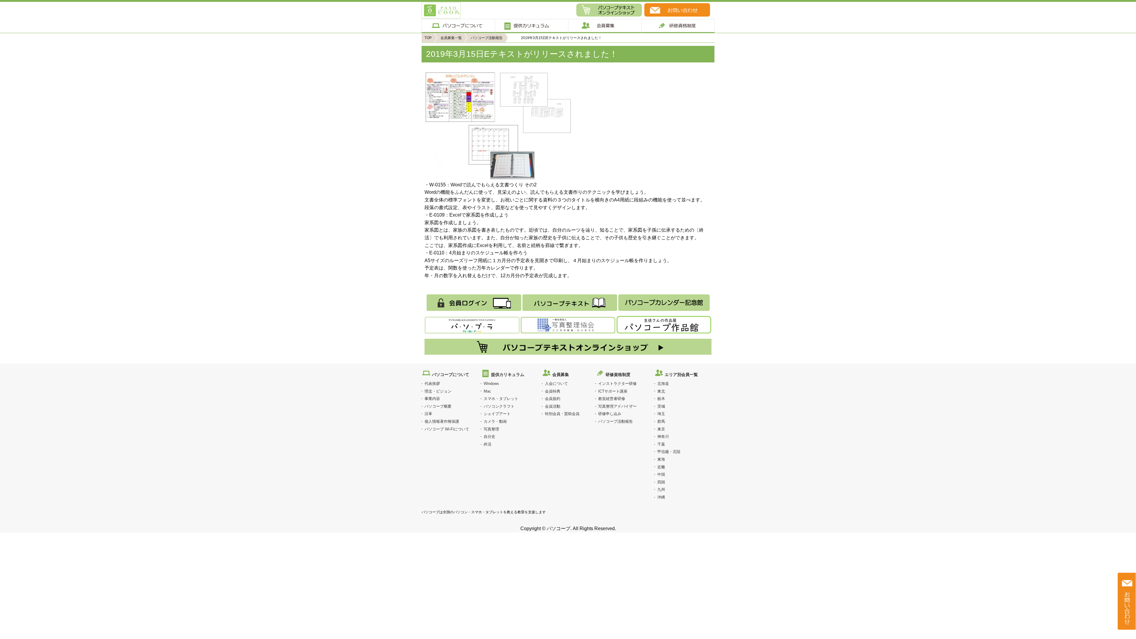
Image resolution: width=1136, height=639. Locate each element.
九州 (661, 489)
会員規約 (552, 398)
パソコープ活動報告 (487, 38)
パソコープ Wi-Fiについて (447, 429)
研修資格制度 (618, 374)
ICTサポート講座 (612, 391)
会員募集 (605, 26)
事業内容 (432, 398)
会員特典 (552, 391)
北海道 (663, 383)
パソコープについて (458, 26)
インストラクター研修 (617, 383)
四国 (661, 482)
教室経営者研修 (611, 398)
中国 (661, 474)
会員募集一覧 (451, 38)
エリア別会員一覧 (681, 374)
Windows (491, 383)
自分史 (489, 436)
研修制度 (678, 26)
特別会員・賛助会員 (562, 414)
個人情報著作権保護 (442, 421)
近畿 (661, 467)
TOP (428, 38)
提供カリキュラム (531, 26)
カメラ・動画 (495, 421)
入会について (556, 383)
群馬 (661, 421)
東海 (661, 459)
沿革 (428, 414)
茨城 (661, 406)
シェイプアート (497, 414)
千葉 (661, 444)
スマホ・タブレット (501, 398)
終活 (487, 444)
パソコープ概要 (438, 406)
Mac (487, 391)
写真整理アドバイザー (617, 406)
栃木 (661, 398)
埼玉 (661, 414)
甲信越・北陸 (668, 451)
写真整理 (491, 429)
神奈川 (663, 436)
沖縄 (661, 497)
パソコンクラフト (499, 406)
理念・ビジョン (438, 391)
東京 (661, 429)
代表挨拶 (432, 383)
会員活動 (552, 406)
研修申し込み (609, 414)
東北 (661, 391)
